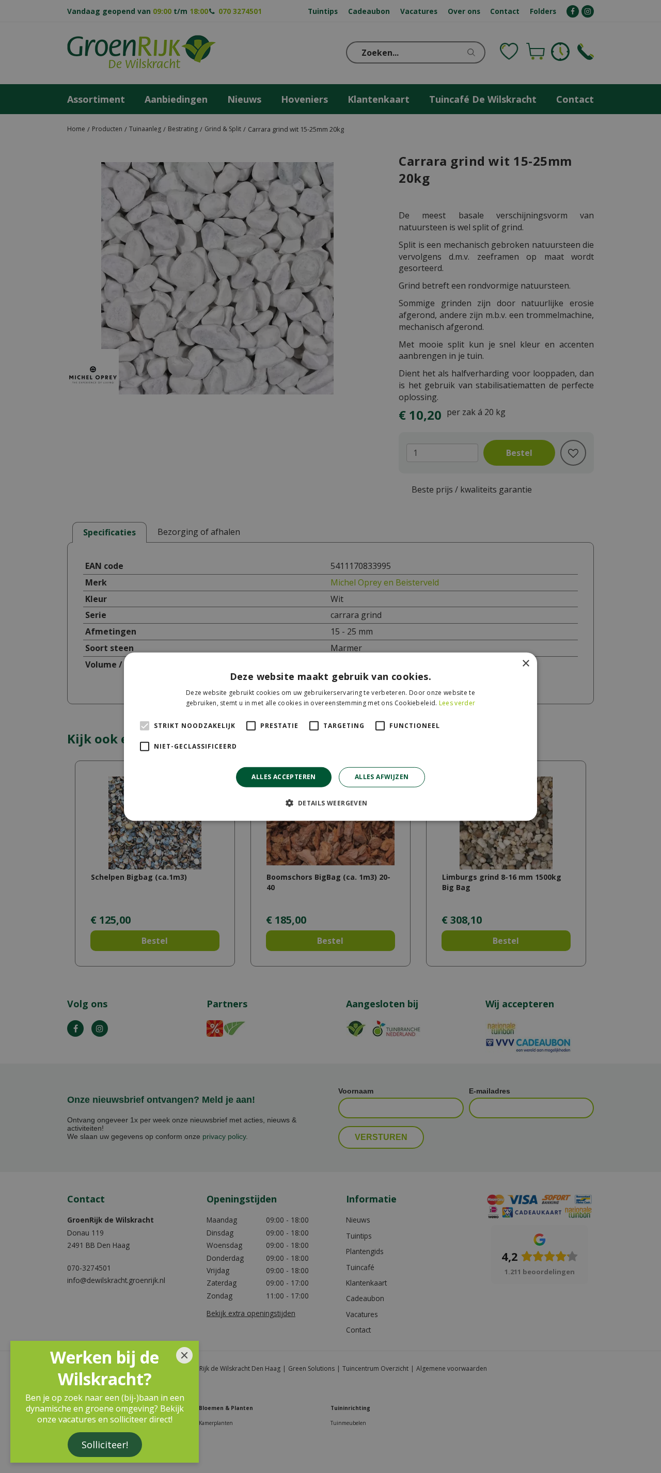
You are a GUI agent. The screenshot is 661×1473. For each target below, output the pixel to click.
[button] (330, 803)
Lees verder (457, 703)
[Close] (184, 1355)
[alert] (330, 736)
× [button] (525, 663)
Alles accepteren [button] (283, 776)
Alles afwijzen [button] (382, 776)
